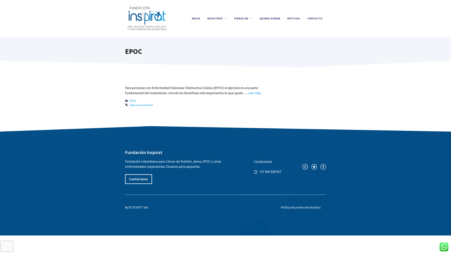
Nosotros (215, 18)
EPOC (133, 100)
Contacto (314, 18)
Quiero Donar (270, 18)
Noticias (293, 18)
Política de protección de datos (301, 207)
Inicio (196, 18)
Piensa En (241, 18)
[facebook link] (323, 167)
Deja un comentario (141, 105)
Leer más (254, 93)
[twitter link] (314, 167)
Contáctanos (138, 179)
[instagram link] (305, 167)
